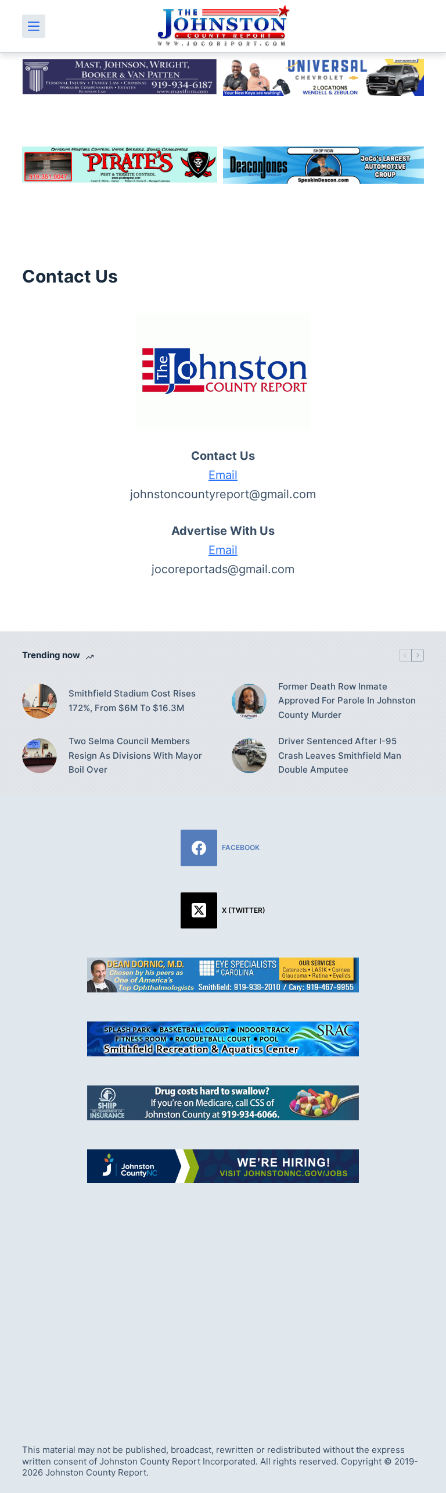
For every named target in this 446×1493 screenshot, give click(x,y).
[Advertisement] (222, 1300)
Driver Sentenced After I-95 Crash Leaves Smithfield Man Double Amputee (339, 755)
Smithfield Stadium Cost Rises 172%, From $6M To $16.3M (132, 700)
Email (223, 475)
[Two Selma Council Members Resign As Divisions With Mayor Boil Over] (39, 755)
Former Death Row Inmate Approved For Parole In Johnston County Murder (347, 701)
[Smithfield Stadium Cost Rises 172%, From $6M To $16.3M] (39, 701)
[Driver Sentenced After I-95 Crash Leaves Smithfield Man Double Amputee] (249, 755)
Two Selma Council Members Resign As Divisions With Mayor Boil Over (135, 755)
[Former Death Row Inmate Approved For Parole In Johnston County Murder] (249, 701)
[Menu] (33, 26)
